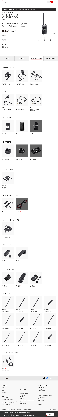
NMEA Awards (23, 403)
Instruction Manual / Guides (7, 399)
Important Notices (23, 388)
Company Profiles (41, 389)
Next (54, 39)
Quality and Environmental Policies (45, 395)
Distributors (22, 384)
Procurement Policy (42, 397)
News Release (23, 389)
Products (3, 384)
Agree (50, 414)
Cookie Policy (19, 409)
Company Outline (41, 390)
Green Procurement (42, 398)
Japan (48, 1)
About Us (40, 384)
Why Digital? (22, 398)
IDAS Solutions (23, 396)
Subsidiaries (40, 393)
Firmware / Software (6, 397)
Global (52, 1)
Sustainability (40, 404)
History (39, 392)
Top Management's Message (44, 385)
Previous (35, 39)
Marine (3, 387)
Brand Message (41, 387)
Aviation (3, 389)
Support (3, 396)
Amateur (3, 390)
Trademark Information (27, 409)
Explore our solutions (24, 393)
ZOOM (54, 33)
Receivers (4, 392)
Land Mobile (4, 385)
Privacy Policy (4, 409)
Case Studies (22, 395)
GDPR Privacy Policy (11, 409)
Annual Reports (41, 400)
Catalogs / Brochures (6, 404)
